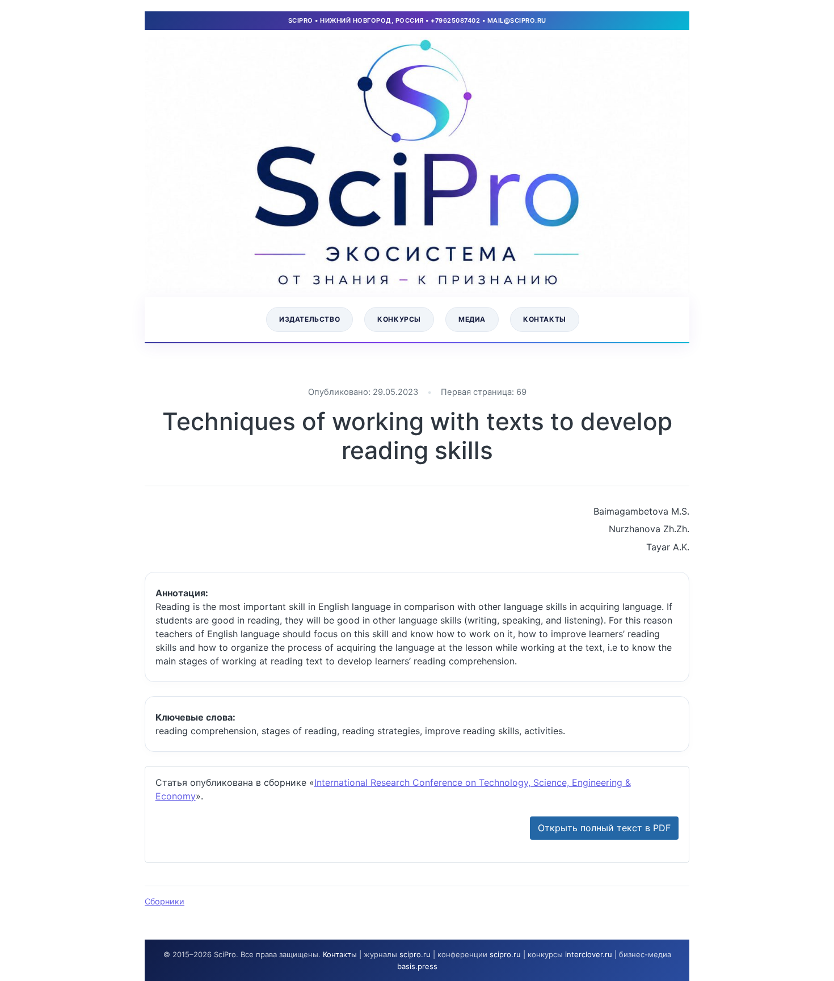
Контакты (544, 319)
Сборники (164, 901)
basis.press (417, 966)
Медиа (472, 319)
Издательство (309, 319)
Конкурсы (399, 319)
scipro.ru (415, 954)
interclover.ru (588, 954)
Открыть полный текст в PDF (604, 827)
